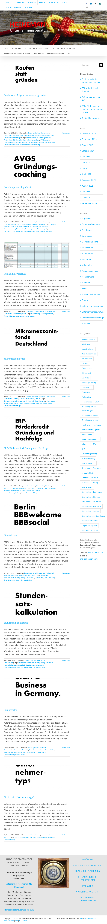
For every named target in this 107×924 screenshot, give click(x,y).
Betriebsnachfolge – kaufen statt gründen (25, 95)
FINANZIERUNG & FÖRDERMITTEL (88, 878)
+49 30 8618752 (95, 552)
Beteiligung (30, 396)
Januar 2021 (87, 197)
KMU (83, 449)
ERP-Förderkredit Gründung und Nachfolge (26, 448)
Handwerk (86, 425)
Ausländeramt (8, 752)
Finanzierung (45, 133)
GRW (97, 402)
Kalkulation (41, 660)
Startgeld (46, 140)
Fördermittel (8, 135)
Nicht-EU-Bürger (49, 578)
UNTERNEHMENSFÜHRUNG (87, 871)
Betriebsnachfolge (32, 138)
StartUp (18, 224)
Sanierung (86, 468)
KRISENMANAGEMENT (88, 891)
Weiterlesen (66, 133)
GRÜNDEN (88, 859)
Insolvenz (97, 425)
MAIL (81, 918)
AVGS (20, 226)
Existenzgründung (34, 133)
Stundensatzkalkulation (16, 622)
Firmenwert (86, 392)
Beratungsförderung (42, 222)
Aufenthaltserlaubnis (36, 750)
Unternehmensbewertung (45, 135)
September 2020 (89, 203)
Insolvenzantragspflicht (91, 429)
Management (8, 663)
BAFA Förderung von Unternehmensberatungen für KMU (93, 109)
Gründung (16, 135)
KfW (41, 140)
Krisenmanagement (19, 314)
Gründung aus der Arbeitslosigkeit (36, 229)
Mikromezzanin (51, 401)
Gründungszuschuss (32, 140)
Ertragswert (86, 373)
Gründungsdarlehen (19, 140)
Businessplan (27, 226)
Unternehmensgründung (30, 142)
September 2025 (89, 139)
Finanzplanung (41, 752)
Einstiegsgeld (43, 226)
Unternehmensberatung (28, 135)
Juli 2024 (86, 156)
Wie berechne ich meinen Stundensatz (33, 667)
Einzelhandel (87, 368)
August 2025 (87, 145)
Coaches (21, 663)
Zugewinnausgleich (89, 525)
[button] (69, 53)
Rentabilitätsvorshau (10, 316)
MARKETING (88, 886)
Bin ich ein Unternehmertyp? (19, 797)
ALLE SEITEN (23, 921)
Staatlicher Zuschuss (90, 477)
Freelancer (49, 663)
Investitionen (26, 490)
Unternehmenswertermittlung (30, 145)
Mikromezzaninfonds (14, 358)
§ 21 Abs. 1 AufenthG (21, 750)
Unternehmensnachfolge (12, 138)
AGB (16, 921)
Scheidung (97, 468)
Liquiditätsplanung (89, 453)
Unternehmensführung (91, 497)
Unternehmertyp (9, 839)
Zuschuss (42, 224)
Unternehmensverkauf (11, 145)
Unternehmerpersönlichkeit (46, 837)
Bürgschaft (44, 575)
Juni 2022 (86, 168)
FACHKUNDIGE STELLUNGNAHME (88, 899)
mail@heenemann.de (90, 558)
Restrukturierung (88, 463)
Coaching (35, 226)
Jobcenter (20, 231)
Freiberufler (86, 397)
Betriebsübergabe (37, 488)
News (12, 575)
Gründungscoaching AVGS (17, 187)
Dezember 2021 (89, 180)
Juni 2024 (86, 162)
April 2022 (86, 174)
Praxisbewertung (88, 458)
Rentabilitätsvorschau (15, 273)
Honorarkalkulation (10, 665)
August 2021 (87, 185)
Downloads (29, 311)
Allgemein (32, 222)
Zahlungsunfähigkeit (90, 520)
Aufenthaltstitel (49, 750)
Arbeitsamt (14, 226)
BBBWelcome (10, 535)
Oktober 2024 (88, 150)
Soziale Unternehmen (27, 399)
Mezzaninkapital (39, 401)
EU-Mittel (85, 378)
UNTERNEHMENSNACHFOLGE (88, 865)
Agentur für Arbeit (89, 339)
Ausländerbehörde (20, 752)
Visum (23, 754)
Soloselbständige (29, 231)
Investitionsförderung (90, 439)
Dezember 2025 (89, 133)
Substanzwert (87, 487)
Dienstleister (28, 663)
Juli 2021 (86, 191)
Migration (7, 575)
